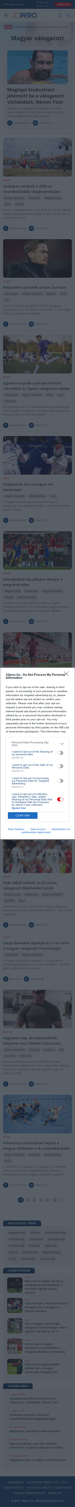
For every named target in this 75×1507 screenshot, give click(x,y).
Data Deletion (16, 829)
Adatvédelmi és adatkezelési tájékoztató (46, 831)
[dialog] (37, 753)
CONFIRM (23, 815)
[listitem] (37, 743)
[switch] (60, 753)
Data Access (37, 829)
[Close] (67, 675)
